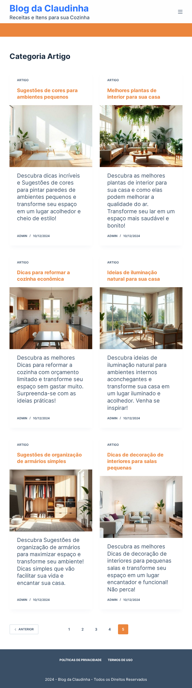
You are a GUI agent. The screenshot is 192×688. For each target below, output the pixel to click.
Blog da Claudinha (49, 8)
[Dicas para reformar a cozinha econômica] (51, 318)
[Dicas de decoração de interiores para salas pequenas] (141, 507)
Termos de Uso (120, 660)
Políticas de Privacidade (81, 660)
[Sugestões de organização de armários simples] (51, 500)
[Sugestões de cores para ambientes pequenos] (51, 136)
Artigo (22, 80)
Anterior (26, 629)
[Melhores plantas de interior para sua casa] (141, 136)
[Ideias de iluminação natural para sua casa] (141, 318)
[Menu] (180, 11)
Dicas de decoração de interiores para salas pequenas (135, 461)
